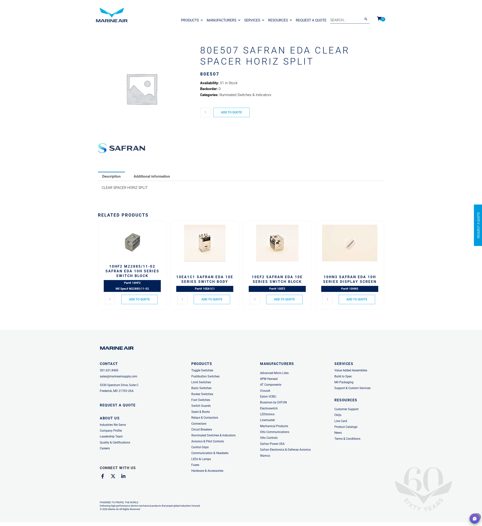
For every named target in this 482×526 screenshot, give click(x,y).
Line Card (340, 421)
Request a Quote (311, 20)
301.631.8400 (109, 370)
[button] (474, 518)
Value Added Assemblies (350, 370)
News (338, 432)
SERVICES (343, 364)
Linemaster (267, 420)
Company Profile (111, 430)
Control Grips (200, 447)
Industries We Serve (113, 425)
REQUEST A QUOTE (118, 405)
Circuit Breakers (201, 429)
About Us (110, 418)
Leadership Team (111, 436)
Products (190, 20)
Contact (109, 364)
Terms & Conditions (347, 438)
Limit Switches (201, 382)
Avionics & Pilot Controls (207, 441)
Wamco (265, 455)
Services (252, 20)
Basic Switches (201, 388)
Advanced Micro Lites (274, 373)
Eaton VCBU (268, 396)
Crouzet (265, 390)
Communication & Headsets (209, 453)
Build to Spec (343, 376)
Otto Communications (274, 432)
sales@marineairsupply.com (118, 376)
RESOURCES (345, 400)
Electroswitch (269, 408)
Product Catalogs (345, 427)
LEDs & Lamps (201, 459)
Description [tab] (111, 176)
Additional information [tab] (152, 176)
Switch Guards (201, 406)
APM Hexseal (269, 379)
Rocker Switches (202, 394)
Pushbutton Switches (205, 376)
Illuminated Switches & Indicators (213, 435)
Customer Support (346, 409)
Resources (278, 20)
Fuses (195, 465)
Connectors (198, 423)
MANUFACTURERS (277, 364)
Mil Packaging (343, 382)
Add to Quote (231, 112)
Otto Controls (269, 438)
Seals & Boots (200, 412)
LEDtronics (267, 414)
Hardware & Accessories (207, 471)
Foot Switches (200, 400)
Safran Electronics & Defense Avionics (285, 449)
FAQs (337, 415)
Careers (105, 448)
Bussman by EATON (273, 402)
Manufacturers (221, 20)
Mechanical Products (274, 426)
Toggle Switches (202, 370)
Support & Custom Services (352, 388)
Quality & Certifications (115, 442)
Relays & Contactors (204, 417)
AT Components (270, 384)
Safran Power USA (272, 444)
